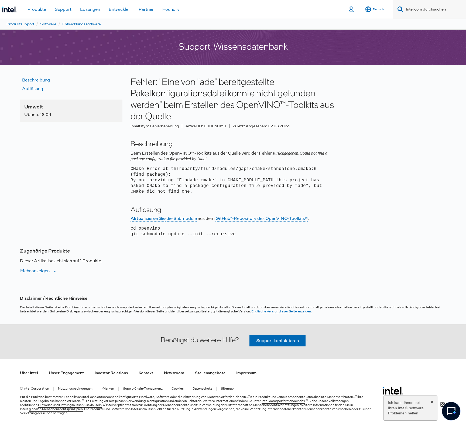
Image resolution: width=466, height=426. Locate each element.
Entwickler (119, 9)
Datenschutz (202, 389)
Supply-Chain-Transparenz (143, 389)
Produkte (37, 9)
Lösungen (90, 9)
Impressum (246, 372)
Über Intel (29, 372)
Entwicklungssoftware (81, 24)
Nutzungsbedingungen (75, 389)
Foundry (171, 9)
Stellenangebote (210, 372)
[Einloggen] (351, 9)
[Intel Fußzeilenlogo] (392, 391)
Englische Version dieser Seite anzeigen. (281, 311)
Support (63, 9)
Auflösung (32, 88)
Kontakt (146, 372)
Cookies (178, 389)
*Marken (107, 389)
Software (48, 24)
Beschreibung (36, 80)
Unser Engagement (66, 372)
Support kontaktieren (277, 340)
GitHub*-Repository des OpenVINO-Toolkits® (261, 218)
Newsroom (174, 372)
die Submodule (164, 218)
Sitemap (227, 389)
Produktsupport (20, 24)
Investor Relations (111, 372)
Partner (146, 9)
